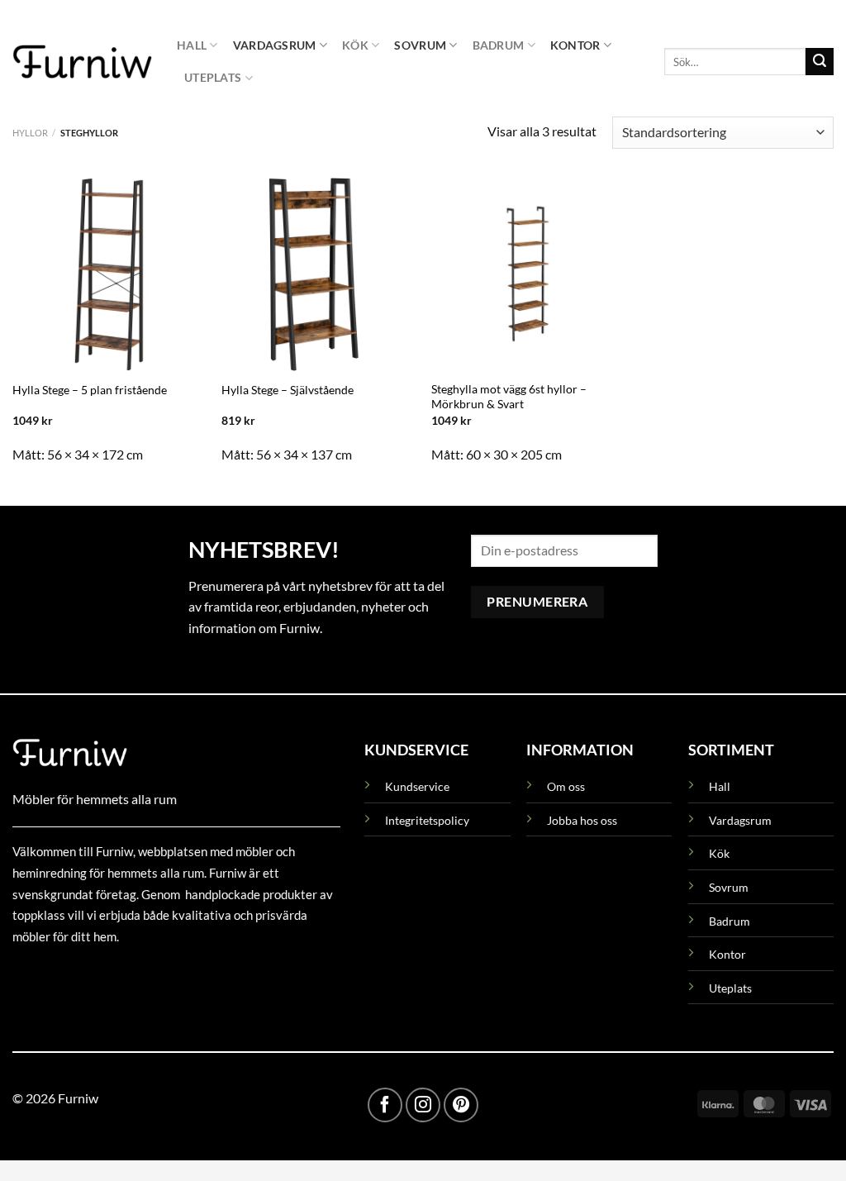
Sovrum (420, 45)
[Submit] (820, 62)
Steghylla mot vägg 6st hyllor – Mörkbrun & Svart (509, 397)
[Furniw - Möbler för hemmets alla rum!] (82, 61)
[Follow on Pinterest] (461, 1105)
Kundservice (417, 786)
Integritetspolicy (427, 820)
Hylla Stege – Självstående (287, 390)
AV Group (94, 974)
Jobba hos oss (582, 820)
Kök (355, 45)
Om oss (566, 786)
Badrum (499, 45)
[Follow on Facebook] (385, 1105)
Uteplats (212, 77)
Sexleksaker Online (180, 974)
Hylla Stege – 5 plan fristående (89, 390)
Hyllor (30, 132)
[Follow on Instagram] (423, 1105)
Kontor (575, 45)
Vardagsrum (274, 45)
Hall (192, 45)
